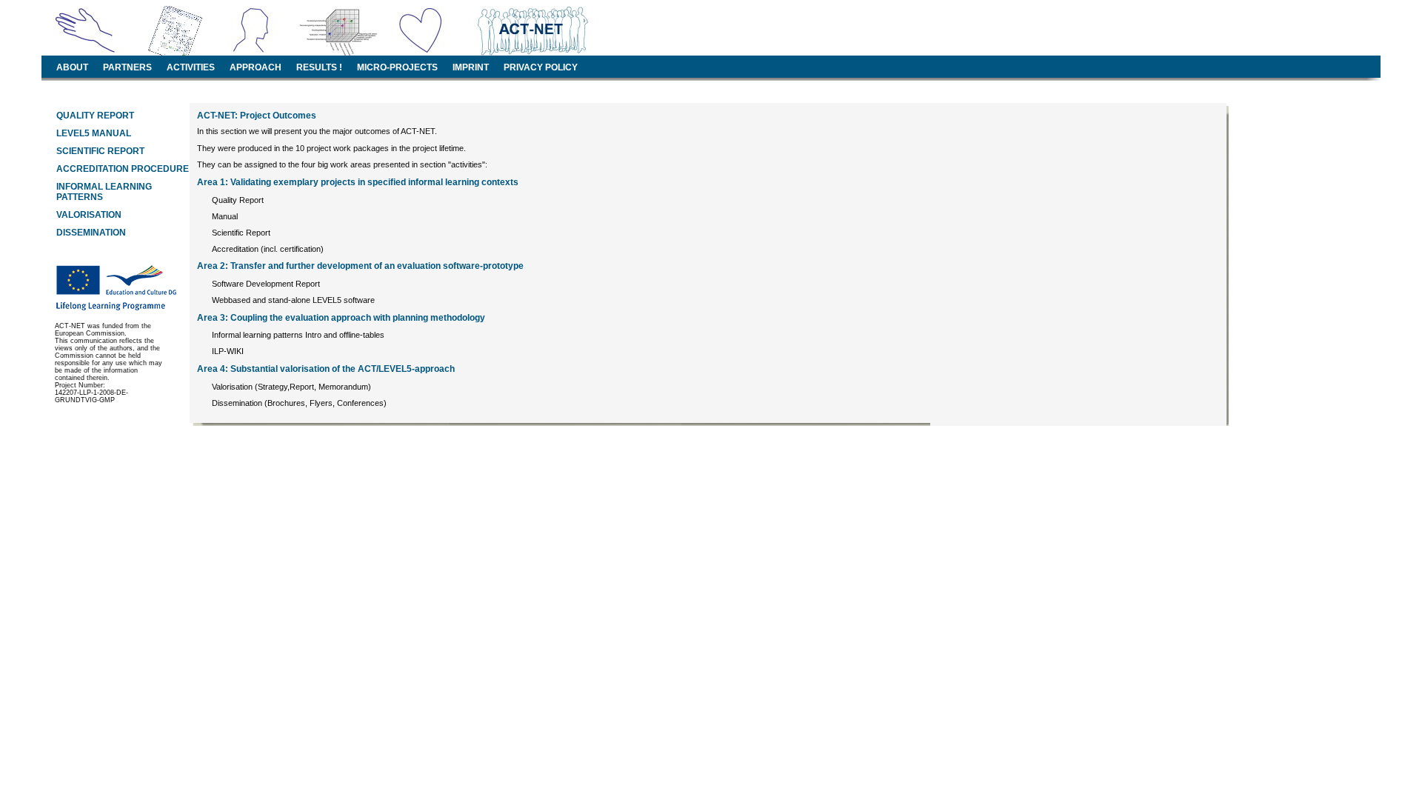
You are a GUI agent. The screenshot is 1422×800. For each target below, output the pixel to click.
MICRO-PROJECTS (397, 67)
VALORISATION (88, 215)
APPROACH (255, 67)
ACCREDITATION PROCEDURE (122, 169)
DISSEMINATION (91, 232)
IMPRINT (471, 67)
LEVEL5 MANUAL (93, 133)
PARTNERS (127, 67)
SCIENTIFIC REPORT (100, 151)
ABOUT (72, 67)
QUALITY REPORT (95, 115)
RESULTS (316, 67)
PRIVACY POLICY (541, 67)
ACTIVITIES (191, 67)
